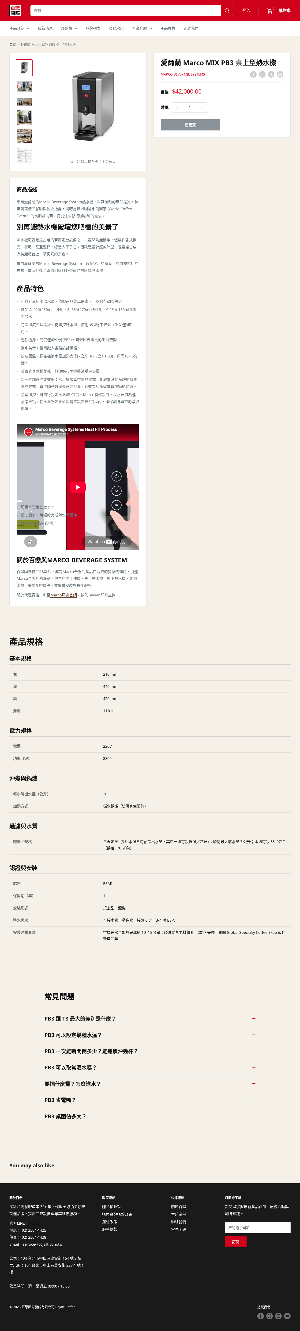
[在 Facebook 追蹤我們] (260, 1316)
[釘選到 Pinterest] (262, 74)
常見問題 (178, 1229)
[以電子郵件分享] (280, 74)
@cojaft (35, 1223)
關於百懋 (178, 1206)
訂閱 (236, 1241)
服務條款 (109, 1229)
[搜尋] (227, 10)
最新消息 (45, 28)
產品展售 (167, 28)
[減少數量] (177, 108)
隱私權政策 (111, 1206)
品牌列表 (93, 28)
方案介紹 (139, 28)
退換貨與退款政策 (117, 1214)
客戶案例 (178, 1214)
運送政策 (109, 1221)
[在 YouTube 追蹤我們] (287, 1316)
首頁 (12, 44)
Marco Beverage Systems (183, 74)
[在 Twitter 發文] (271, 74)
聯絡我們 (178, 1221)
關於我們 (191, 28)
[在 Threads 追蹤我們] (269, 1316)
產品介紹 (16, 28)
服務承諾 (116, 28)
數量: (165, 107)
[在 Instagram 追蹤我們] (278, 1316)
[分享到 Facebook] (253, 74)
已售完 (190, 125)
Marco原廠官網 (63, 595)
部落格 (66, 28)
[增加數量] (202, 108)
